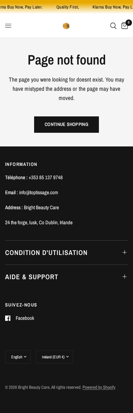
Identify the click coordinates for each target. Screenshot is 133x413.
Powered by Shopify (99, 387)
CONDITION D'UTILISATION (46, 252)
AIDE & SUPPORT (31, 276)
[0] (123, 26)
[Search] (113, 26)
